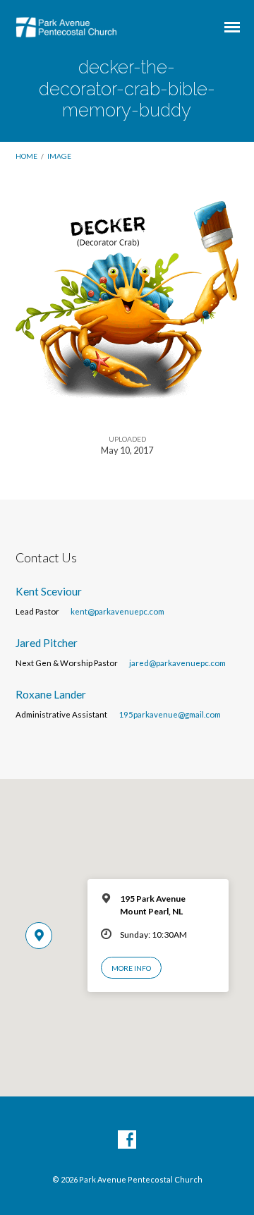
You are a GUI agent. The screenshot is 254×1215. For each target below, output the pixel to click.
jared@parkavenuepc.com (177, 662)
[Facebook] (127, 1140)
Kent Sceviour (49, 591)
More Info (131, 968)
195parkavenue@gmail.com (170, 714)
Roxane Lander (51, 694)
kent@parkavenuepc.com (117, 611)
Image (59, 156)
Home (26, 156)
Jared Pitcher (47, 642)
